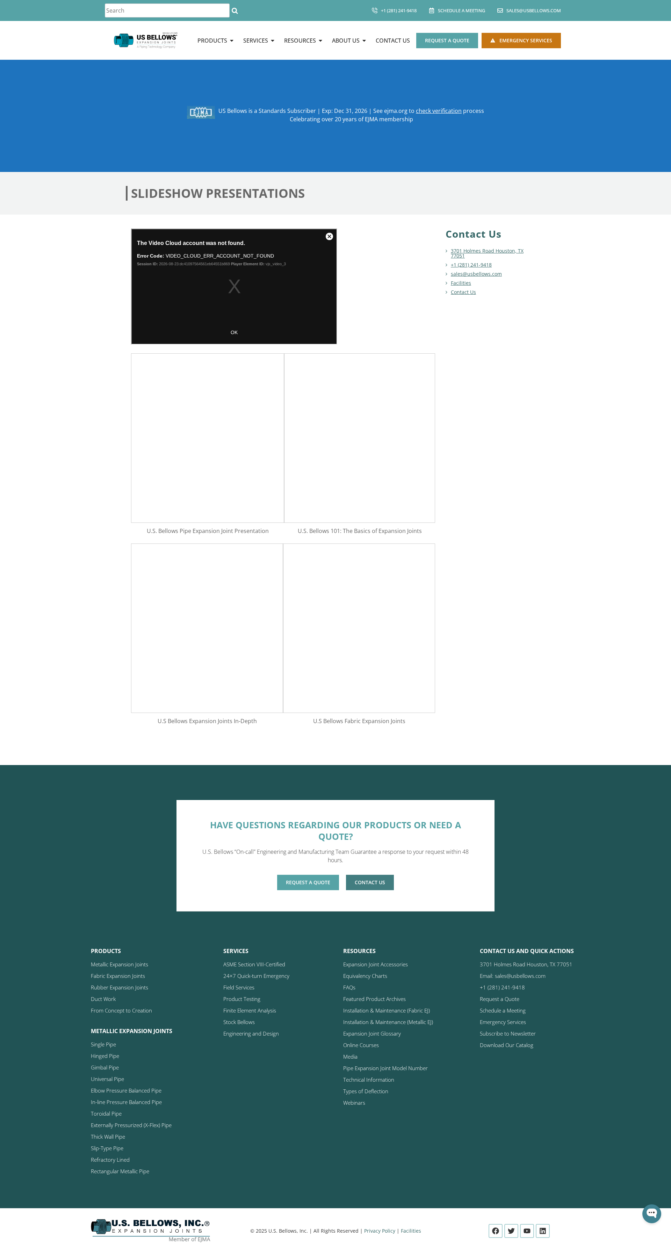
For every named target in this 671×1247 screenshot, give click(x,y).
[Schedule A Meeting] (431, 10)
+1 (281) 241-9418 (399, 10)
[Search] (235, 10)
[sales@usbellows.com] (500, 10)
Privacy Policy (379, 1230)
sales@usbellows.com (533, 10)
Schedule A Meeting (461, 10)
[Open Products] (232, 40)
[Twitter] (511, 1231)
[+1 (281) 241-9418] (374, 10)
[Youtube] (527, 1231)
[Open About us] (364, 40)
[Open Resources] (320, 40)
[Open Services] (272, 40)
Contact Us (463, 292)
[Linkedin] (543, 1231)
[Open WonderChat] (651, 1213)
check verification (439, 111)
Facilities (461, 283)
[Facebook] (496, 1231)
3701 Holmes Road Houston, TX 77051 (487, 253)
